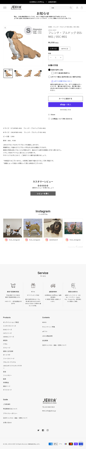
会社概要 (45, 340)
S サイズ (53, 49)
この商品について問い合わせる (61, 119)
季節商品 (6, 382)
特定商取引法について (10, 409)
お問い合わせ (7, 423)
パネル (5, 344)
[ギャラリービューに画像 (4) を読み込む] (27, 73)
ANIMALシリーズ (8, 337)
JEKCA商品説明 (47, 336)
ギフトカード (7, 390)
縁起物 (5, 340)
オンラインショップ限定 (11, 322)
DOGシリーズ (7, 330)
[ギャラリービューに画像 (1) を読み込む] (8, 73)
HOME (50, 27)
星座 (4, 372)
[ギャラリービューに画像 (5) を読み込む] (37, 73)
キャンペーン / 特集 (48, 327)
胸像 (4, 379)
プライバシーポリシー (10, 413)
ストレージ (6, 348)
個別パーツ (6, 386)
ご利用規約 (6, 404)
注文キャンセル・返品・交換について (54, 345)
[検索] (70, 7)
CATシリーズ (7, 333)
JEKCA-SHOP (12, 444)
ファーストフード (8, 358)
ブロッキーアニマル (9, 362)
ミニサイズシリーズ (9, 326)
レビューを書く (43, 193)
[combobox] (61, 8)
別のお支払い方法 (65, 109)
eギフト (44, 331)
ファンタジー (7, 375)
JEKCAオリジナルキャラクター (12, 367)
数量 (49, 53)
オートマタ (6, 355)
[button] (5, 7)
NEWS (44, 322)
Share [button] (53, 114)
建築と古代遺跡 (8, 351)
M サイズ (65, 49)
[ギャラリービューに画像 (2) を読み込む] (18, 73)
